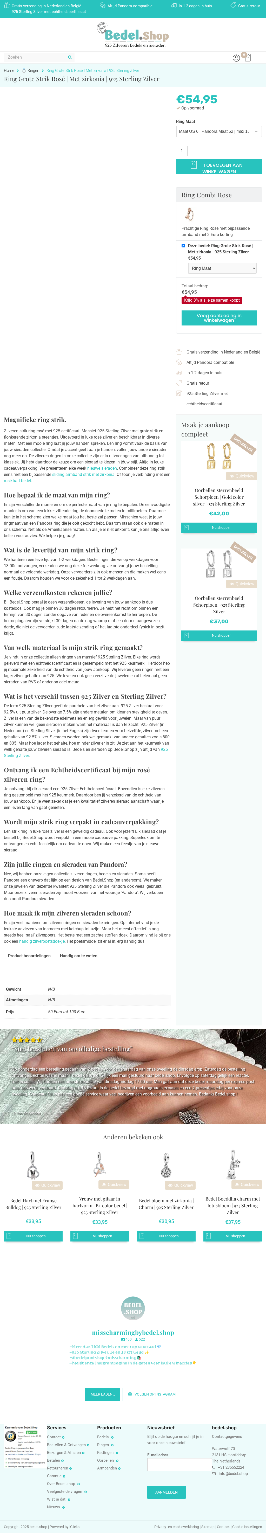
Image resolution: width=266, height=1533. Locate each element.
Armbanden (107, 1468)
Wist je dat (56, 1499)
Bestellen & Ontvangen (66, 1444)
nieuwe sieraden (102, 468)
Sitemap (208, 1527)
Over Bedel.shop (61, 1483)
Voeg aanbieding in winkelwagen (219, 317)
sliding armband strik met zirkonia (83, 474)
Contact (54, 1437)
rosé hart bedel (17, 480)
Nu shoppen (221, 527)
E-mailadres (157, 1454)
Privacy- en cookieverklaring (177, 1527)
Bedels (103, 1437)
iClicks (74, 1527)
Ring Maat (185, 121)
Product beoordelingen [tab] (29, 955)
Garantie (54, 1476)
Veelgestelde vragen (65, 1491)
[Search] (70, 57)
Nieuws (54, 1507)
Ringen (103, 1444)
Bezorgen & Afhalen (64, 1452)
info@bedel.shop (233, 1473)
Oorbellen (106, 1460)
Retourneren (57, 1468)
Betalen (53, 1460)
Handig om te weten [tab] (78, 955)
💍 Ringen (30, 70)
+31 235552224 (231, 1467)
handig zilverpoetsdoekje (42, 941)
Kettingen (106, 1452)
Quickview (244, 476)
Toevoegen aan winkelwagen (222, 168)
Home (9, 70)
